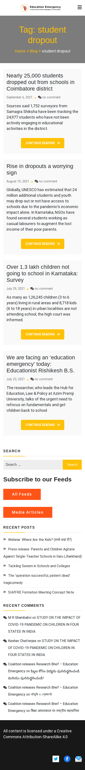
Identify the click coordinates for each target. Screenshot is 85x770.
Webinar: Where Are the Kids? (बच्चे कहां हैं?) (40, 540)
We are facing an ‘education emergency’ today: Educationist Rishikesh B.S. (41, 363)
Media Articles (28, 512)
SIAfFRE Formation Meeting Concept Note (41, 592)
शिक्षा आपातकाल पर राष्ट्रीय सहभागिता (55, 711)
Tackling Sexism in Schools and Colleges (39, 566)
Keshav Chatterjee (22, 641)
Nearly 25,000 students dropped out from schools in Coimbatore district (41, 82)
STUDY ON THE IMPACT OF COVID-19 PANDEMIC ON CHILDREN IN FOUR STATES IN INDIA (44, 624)
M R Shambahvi (19, 617)
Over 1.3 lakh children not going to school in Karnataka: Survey (42, 273)
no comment (51, 97)
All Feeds (22, 494)
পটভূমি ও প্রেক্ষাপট (41, 694)
